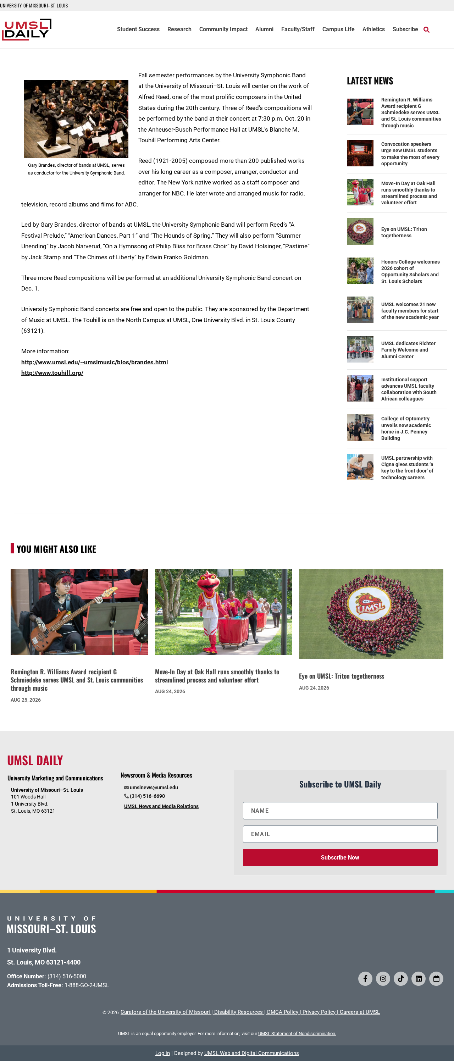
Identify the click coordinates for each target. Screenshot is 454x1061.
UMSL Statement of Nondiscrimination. (297, 1033)
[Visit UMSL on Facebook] (365, 979)
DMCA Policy (282, 1012)
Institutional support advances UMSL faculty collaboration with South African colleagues (409, 389)
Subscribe (405, 30)
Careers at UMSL (360, 1012)
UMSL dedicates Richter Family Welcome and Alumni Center (408, 350)
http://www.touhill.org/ (52, 372)
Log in (162, 1053)
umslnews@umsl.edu (154, 787)
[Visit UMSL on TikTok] (401, 979)
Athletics (373, 30)
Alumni (264, 30)
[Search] (426, 29)
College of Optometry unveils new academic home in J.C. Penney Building (406, 428)
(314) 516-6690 (147, 796)
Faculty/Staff (298, 30)
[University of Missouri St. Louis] (51, 931)
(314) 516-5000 (67, 976)
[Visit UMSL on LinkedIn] (418, 979)
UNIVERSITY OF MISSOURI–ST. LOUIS (34, 5)
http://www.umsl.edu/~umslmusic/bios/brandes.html (94, 362)
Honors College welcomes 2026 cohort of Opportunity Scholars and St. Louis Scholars (410, 271)
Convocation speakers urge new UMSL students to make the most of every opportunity (410, 153)
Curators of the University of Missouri (165, 1012)
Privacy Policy (319, 1012)
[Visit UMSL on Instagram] (383, 979)
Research (179, 30)
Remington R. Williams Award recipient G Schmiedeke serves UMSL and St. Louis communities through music (411, 112)
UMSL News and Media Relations (161, 806)
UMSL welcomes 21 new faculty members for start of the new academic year (410, 311)
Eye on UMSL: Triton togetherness (404, 232)
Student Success (138, 30)
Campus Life (338, 30)
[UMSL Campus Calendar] (436, 979)
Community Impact (223, 30)
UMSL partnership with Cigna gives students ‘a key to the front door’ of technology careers (407, 467)
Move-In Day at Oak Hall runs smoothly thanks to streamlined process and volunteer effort (409, 193)
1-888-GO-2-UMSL (87, 985)
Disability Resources (238, 1012)
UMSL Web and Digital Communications (251, 1053)
